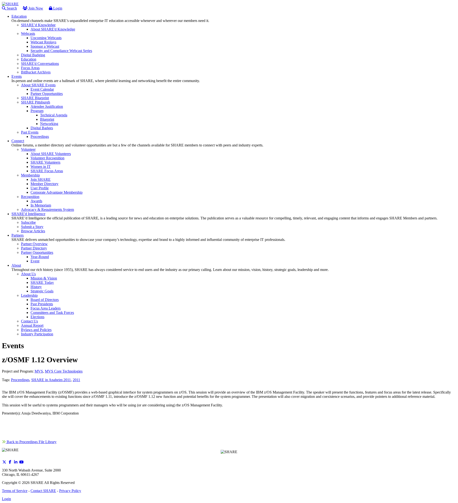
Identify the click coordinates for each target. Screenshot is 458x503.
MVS (39, 371)
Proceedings (20, 380)
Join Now (35, 8)
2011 (76, 380)
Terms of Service (14, 491)
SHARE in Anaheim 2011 (51, 380)
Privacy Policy (70, 491)
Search (11, 8)
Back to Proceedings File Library (31, 442)
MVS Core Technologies (64, 371)
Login (57, 8)
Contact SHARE (43, 491)
